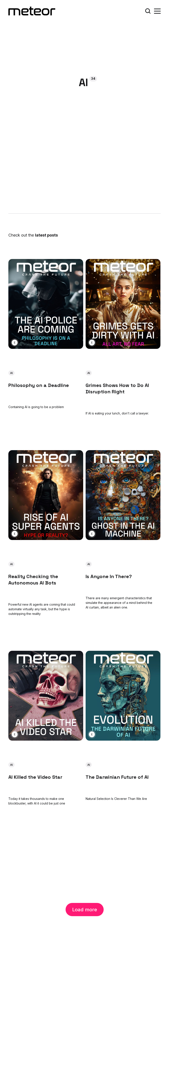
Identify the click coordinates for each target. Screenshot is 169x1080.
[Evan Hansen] (15, 343)
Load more (84, 909)
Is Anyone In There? (109, 576)
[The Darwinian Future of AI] (123, 696)
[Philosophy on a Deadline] (45, 304)
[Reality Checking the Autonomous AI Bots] (45, 495)
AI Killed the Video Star (35, 777)
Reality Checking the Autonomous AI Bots (33, 579)
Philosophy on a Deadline (38, 385)
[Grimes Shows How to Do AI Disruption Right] (123, 304)
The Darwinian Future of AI (117, 777)
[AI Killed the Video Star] (45, 696)
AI (11, 373)
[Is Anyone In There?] (123, 495)
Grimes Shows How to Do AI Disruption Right (117, 388)
